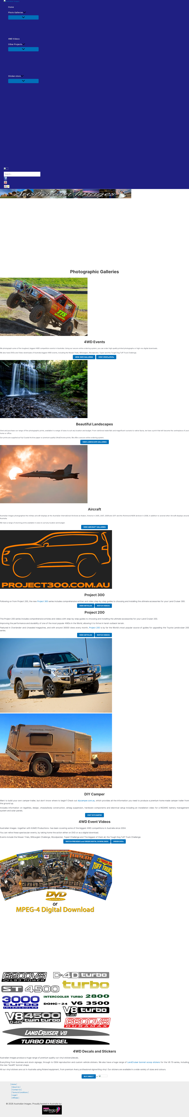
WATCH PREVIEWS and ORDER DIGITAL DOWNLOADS (87, 841)
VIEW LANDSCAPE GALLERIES (94, 442)
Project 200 (94, 628)
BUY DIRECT (89, 1076)
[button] (24, 12)
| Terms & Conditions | (20, 1092)
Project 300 (42, 601)
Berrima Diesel (5, 963)
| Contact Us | (16, 1090)
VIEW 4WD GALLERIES (84, 357)
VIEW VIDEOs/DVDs (106, 357)
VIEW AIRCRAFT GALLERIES (94, 527)
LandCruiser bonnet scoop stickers (143, 1062)
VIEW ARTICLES (85, 606)
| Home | (13, 1084)
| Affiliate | (15, 1098)
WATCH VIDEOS (103, 606)
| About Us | (15, 1087)
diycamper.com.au (86, 800)
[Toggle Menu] (23, 17)
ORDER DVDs (118, 841)
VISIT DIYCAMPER (94, 815)
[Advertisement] (65, 942)
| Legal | (14, 1095)
